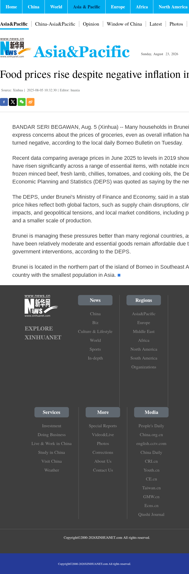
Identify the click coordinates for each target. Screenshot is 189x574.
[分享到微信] (22, 102)
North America (143, 349)
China (33, 6)
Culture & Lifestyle (95, 331)
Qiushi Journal (151, 514)
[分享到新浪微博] (30, 102)
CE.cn (151, 479)
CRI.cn (151, 461)
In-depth (95, 358)
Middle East (144, 331)
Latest (156, 23)
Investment (51, 425)
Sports (95, 349)
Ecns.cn (151, 505)
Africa (142, 6)
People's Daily (151, 425)
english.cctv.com (151, 443)
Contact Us (103, 470)
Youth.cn (151, 470)
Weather (51, 470)
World (56, 6)
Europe (118, 6)
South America (143, 358)
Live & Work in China (52, 443)
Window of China (124, 23)
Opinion (91, 23)
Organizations (143, 367)
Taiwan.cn (151, 488)
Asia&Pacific (14, 23)
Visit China (51, 461)
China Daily (151, 452)
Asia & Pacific (86, 6)
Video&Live (103, 434)
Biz (95, 322)
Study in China (51, 452)
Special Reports (103, 425)
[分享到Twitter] (13, 102)
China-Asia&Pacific (55, 23)
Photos (176, 23)
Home (11, 6)
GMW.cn (151, 496)
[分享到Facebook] (4, 102)
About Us (102, 461)
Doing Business (52, 434)
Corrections (103, 452)
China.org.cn (151, 434)
